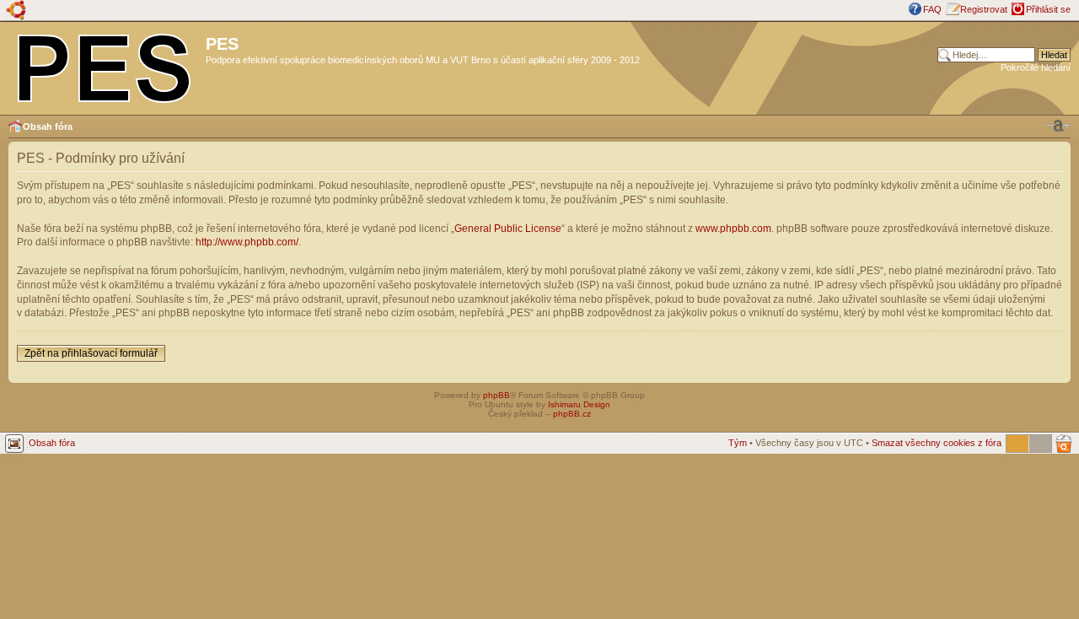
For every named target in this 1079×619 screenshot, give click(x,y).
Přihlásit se (1048, 9)
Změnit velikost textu (1058, 126)
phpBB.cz (572, 413)
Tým (737, 443)
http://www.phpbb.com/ (247, 242)
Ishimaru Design (579, 404)
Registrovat (983, 9)
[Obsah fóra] (105, 65)
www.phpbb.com (733, 228)
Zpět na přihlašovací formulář (91, 353)
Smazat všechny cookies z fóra (936, 443)
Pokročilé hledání (1036, 67)
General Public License (507, 228)
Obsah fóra (47, 126)
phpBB (496, 395)
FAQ (932, 9)
